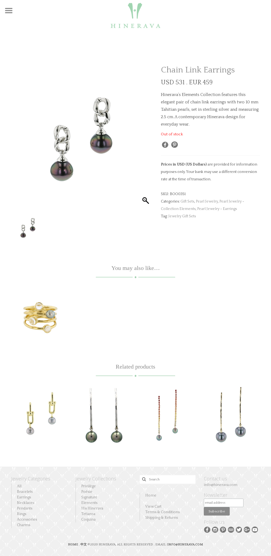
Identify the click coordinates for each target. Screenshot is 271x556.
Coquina (88, 519)
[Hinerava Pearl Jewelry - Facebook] (207, 529)
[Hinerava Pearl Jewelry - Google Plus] (246, 529)
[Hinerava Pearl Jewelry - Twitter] (239, 529)
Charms (23, 525)
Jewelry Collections (95, 478)
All (19, 486)
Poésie (86, 492)
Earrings (24, 497)
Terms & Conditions (162, 512)
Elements (89, 503)
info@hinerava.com (220, 485)
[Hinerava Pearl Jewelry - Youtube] (254, 529)
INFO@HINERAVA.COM (185, 544)
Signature (89, 497)
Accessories (27, 519)
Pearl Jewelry (207, 201)
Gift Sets (187, 201)
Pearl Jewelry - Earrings (217, 209)
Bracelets (25, 492)
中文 (83, 544)
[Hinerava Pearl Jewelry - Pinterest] (223, 529)
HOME (73, 544)
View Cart (153, 506)
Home (150, 495)
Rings (21, 514)
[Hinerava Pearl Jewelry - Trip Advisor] (231, 529)
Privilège (88, 486)
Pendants (24, 508)
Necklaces (25, 503)
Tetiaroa (88, 514)
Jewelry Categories (30, 478)
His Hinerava (92, 508)
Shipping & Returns (161, 518)
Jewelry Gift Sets (182, 216)
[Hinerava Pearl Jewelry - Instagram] (215, 529)
